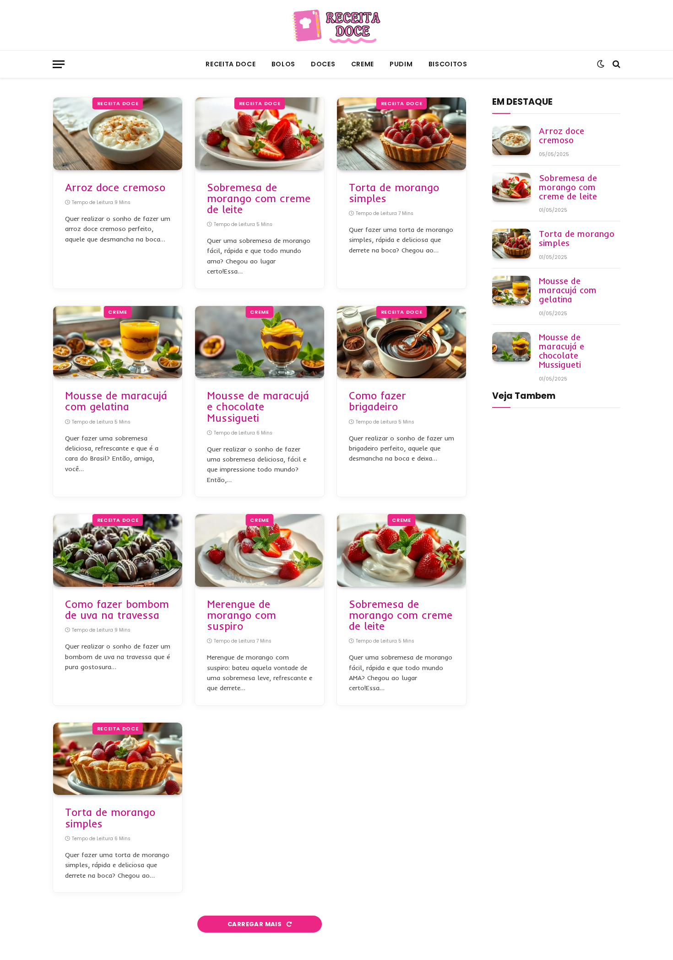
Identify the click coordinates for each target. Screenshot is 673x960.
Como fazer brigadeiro (377, 401)
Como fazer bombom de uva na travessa (117, 610)
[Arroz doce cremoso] (117, 133)
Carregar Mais (255, 924)
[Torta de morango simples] (401, 133)
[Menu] (59, 64)
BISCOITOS (448, 64)
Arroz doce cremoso (115, 187)
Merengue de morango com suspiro (241, 615)
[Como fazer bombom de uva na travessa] (117, 550)
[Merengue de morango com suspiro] (259, 550)
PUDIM (401, 64)
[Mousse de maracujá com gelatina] (117, 342)
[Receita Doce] (336, 25)
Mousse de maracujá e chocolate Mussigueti (258, 406)
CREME (362, 64)
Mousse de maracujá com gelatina (116, 401)
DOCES (323, 64)
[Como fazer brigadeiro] (401, 342)
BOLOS (283, 64)
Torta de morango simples (394, 193)
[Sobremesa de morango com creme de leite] (259, 133)
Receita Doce (230, 64)
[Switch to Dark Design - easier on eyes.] (601, 64)
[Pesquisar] (615, 64)
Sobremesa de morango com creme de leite (258, 198)
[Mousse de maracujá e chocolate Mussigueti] (259, 342)
